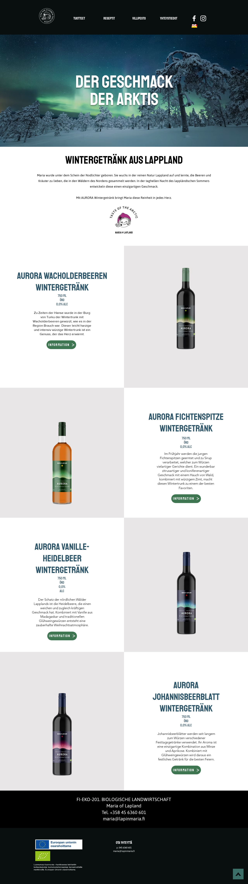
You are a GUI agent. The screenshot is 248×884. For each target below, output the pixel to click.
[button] (61, 344)
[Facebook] (194, 18)
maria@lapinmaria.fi (124, 818)
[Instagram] (203, 18)
